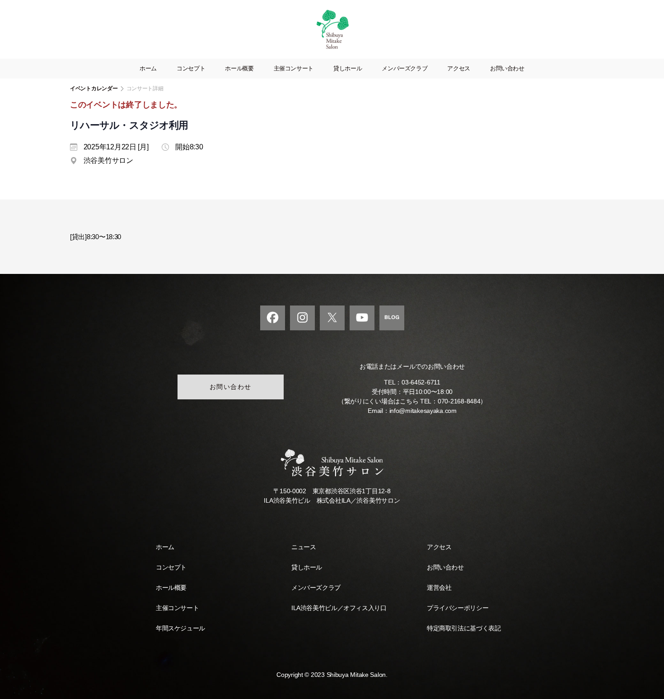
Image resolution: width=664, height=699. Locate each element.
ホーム (148, 68)
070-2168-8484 (459, 401)
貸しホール (347, 68)
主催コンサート (293, 68)
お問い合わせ (507, 68)
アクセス (458, 68)
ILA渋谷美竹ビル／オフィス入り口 (338, 607)
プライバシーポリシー (457, 607)
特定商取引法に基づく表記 (463, 628)
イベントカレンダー (94, 88)
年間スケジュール (180, 628)
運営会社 (439, 587)
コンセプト (191, 68)
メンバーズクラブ (404, 68)
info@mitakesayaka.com (423, 410)
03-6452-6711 (421, 382)
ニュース (303, 547)
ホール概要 (239, 68)
